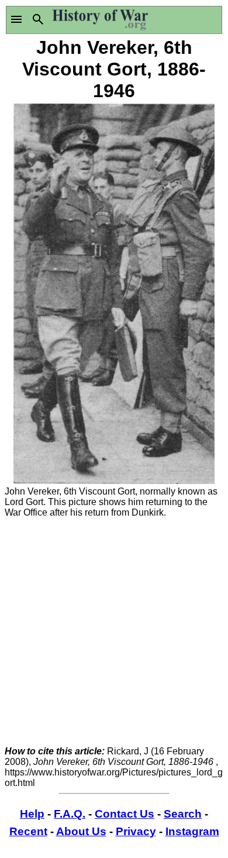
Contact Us (124, 814)
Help (32, 814)
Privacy (136, 831)
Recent (28, 831)
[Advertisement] (114, 632)
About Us (81, 831)
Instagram (192, 831)
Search (183, 814)
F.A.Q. (69, 814)
